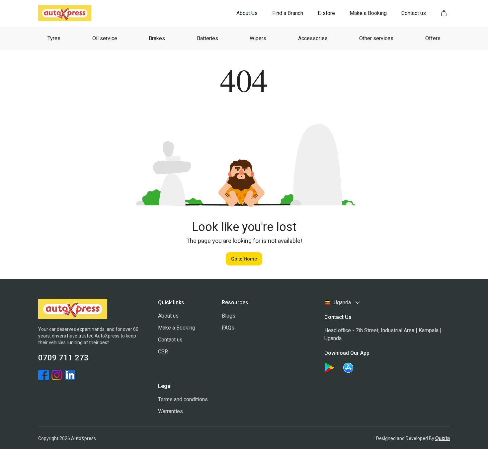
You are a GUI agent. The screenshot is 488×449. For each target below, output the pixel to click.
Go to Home (244, 259)
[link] (247, 13)
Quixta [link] (442, 438)
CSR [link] (163, 351)
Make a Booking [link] (176, 328)
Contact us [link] (170, 340)
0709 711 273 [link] (63, 357)
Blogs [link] (228, 316)
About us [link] (168, 316)
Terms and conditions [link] (183, 399)
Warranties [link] (170, 411)
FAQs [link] (228, 328)
